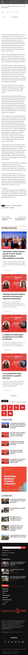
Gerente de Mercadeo (17, 205)
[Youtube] (10, 413)
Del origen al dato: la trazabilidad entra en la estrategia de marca (16, 518)
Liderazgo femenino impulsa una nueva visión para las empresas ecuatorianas (14, 296)
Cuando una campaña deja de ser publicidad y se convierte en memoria (18, 501)
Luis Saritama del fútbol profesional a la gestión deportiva (12, 376)
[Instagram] (10, 407)
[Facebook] (7, 12)
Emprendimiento (6, 247)
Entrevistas (5, 290)
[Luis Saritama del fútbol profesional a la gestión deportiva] (14, 362)
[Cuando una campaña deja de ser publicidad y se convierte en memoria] (5, 501)
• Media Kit (4, 555)
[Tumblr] (4, 413)
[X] (10, 12)
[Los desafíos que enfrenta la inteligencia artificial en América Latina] (5, 461)
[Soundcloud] (22, 407)
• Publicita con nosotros (8, 552)
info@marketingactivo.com (16, 632)
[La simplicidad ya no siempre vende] (5, 510)
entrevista (8, 205)
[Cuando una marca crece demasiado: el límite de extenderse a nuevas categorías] (5, 527)
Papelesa (12, 207)
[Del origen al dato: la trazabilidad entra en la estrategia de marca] (5, 519)
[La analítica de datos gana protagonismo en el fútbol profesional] (14, 323)
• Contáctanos (5, 550)
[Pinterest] (14, 12)
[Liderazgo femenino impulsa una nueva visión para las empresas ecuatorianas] (14, 283)
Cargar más (13, 395)
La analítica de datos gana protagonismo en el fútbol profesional (13, 337)
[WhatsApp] (17, 12)
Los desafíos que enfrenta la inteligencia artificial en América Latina (17, 461)
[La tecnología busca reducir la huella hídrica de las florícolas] (5, 537)
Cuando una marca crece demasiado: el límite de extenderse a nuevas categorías (16, 528)
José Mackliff (5, 207)
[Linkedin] (16, 407)
